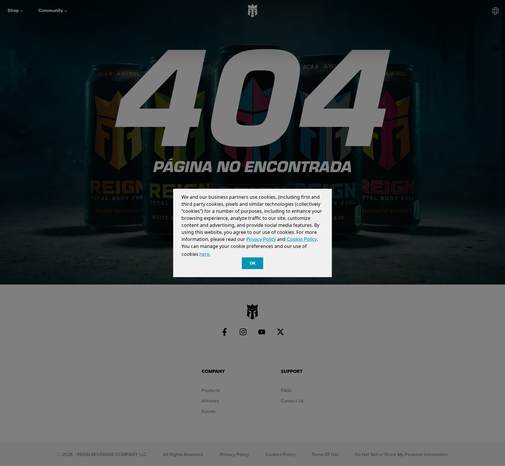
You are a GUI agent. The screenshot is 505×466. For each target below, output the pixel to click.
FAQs (286, 390)
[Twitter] (280, 331)
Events (208, 411)
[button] (214, 255)
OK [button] (253, 263)
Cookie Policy (302, 239)
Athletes (210, 400)
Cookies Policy (280, 454)
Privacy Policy (261, 239)
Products (211, 390)
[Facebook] (224, 331)
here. (205, 254)
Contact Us (292, 400)
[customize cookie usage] (217, 256)
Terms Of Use (325, 454)
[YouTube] (261, 331)
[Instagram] (243, 331)
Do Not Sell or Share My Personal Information (401, 454)
